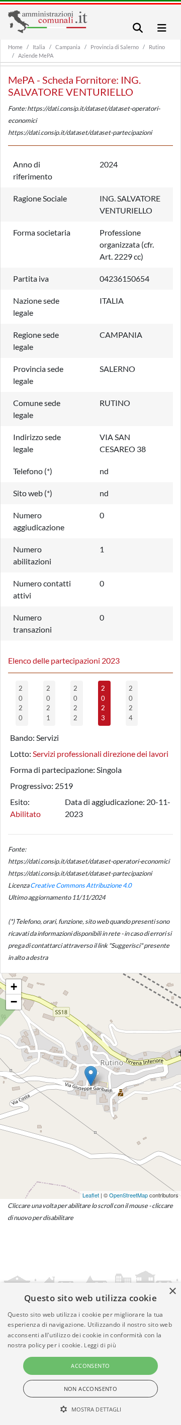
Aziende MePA (35, 55)
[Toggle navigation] (137, 28)
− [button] (14, 1001)
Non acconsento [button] (91, 1388)
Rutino (157, 47)
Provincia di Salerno (114, 47)
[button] (91, 1409)
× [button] (172, 1291)
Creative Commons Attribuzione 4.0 (80, 885)
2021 (48, 703)
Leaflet (90, 1195)
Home (15, 47)
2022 (75, 703)
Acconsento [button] (90, 1365)
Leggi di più (100, 1345)
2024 (131, 703)
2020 (21, 703)
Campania (67, 47)
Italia (39, 47)
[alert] (90, 1354)
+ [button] (14, 986)
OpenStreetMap (128, 1195)
